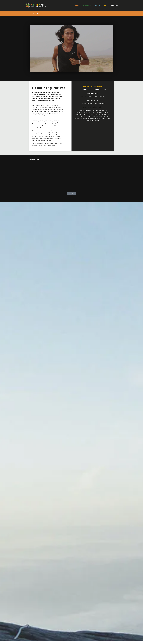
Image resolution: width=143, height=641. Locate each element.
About (77, 5)
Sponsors (114, 5)
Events (97, 5)
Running (102, 103)
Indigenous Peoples (92, 103)
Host (105, 5)
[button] (71, 48)
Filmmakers (87, 5)
